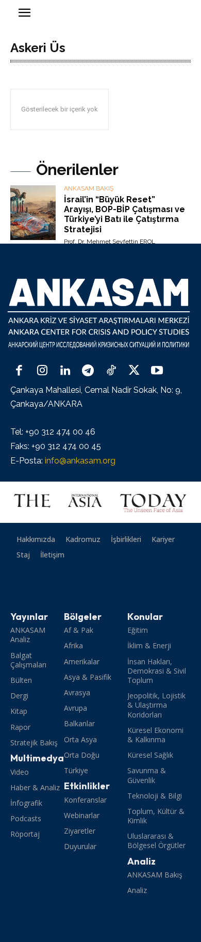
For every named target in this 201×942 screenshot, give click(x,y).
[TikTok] (111, 371)
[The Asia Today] (100, 502)
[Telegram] (88, 371)
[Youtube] (157, 371)
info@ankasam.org (80, 461)
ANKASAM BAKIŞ (88, 188)
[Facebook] (19, 371)
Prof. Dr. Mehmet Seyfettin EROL (109, 241)
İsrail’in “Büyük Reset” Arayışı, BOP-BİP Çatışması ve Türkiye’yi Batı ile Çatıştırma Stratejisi (124, 214)
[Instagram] (43, 371)
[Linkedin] (65, 371)
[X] (134, 371)
